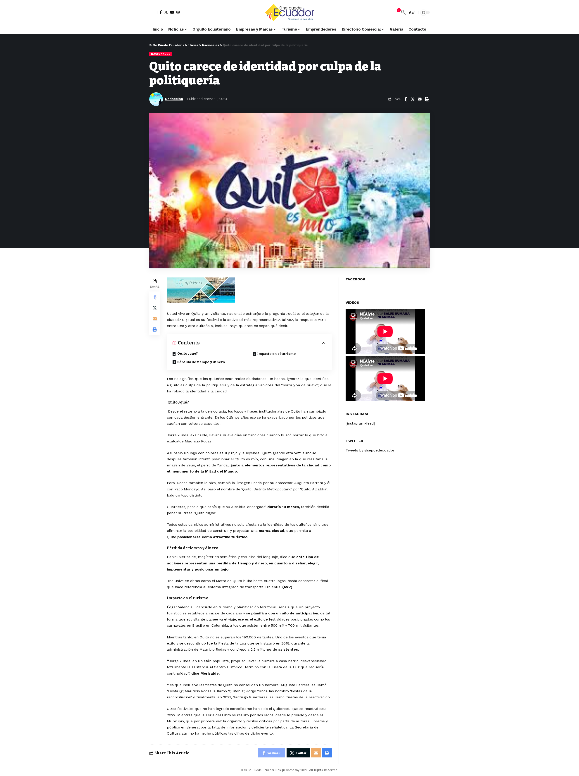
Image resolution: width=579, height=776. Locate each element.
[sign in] (153, 12)
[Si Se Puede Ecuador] (289, 12)
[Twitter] (166, 12)
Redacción (174, 99)
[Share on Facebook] (405, 99)
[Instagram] (178, 12)
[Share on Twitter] (412, 99)
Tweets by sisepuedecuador (370, 450)
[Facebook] (161, 12)
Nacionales (161, 53)
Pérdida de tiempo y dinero (201, 362)
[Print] (426, 99)
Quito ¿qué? (187, 353)
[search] (403, 12)
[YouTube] (172, 12)
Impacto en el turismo (276, 354)
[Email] (419, 99)
